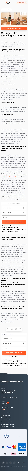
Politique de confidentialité (7, 407)
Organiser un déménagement (7, 426)
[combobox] (12, 208)
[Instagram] (10, 462)
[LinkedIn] (14, 462)
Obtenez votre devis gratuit (14, 28)
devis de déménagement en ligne (9, 176)
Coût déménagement (5, 415)
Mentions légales (4, 405)
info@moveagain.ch (8, 391)
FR (18, 462)
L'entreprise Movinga (5, 419)
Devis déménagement (6, 417)
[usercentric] (3, 462)
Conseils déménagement (6, 422)
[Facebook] (7, 462)
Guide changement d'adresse (7, 424)
